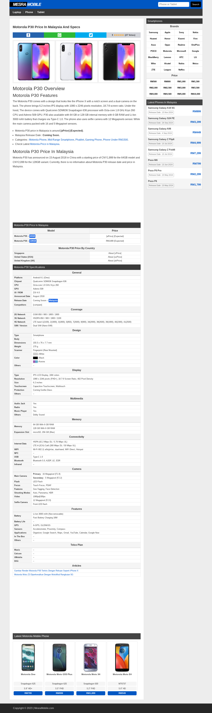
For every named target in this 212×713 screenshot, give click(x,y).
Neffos (181, 70)
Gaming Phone (93, 139)
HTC (181, 57)
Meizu (195, 63)
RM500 (153, 81)
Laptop (17, 12)
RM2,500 (167, 88)
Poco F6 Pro (154, 170)
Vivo (195, 38)
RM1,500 (195, 81)
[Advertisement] (77, 195)
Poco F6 (152, 181)
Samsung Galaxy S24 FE (161, 118)
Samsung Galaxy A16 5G (161, 108)
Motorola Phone (38, 139)
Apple (167, 32)
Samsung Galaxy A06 (159, 128)
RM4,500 (167, 94)
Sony (181, 32)
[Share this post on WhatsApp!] (59, 37)
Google (195, 51)
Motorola (167, 51)
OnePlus (195, 45)
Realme (181, 45)
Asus (153, 45)
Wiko (153, 63)
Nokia (195, 32)
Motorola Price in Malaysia (44, 144)
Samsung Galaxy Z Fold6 (161, 149)
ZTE (153, 70)
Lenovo (167, 57)
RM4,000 (153, 94)
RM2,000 (153, 88)
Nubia (181, 63)
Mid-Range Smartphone (61, 139)
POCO (153, 51)
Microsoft (181, 51)
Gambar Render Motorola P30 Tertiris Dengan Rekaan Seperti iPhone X (46, 570)
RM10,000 (195, 94)
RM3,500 (195, 88)
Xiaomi (181, 38)
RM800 (167, 81)
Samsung (153, 32)
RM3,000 (181, 88)
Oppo (167, 45)
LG (195, 57)
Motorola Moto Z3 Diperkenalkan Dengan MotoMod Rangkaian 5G (43, 574)
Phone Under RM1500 (115, 139)
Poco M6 (153, 160)
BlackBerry (153, 57)
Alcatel (167, 63)
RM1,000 (181, 81)
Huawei (153, 38)
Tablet (40, 12)
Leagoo (167, 70)
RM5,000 (181, 94)
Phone (29, 12)
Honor (167, 38)
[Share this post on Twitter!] (90, 37)
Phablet (79, 139)
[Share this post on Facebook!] (28, 37)
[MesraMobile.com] (28, 6)
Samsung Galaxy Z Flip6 (161, 139)
